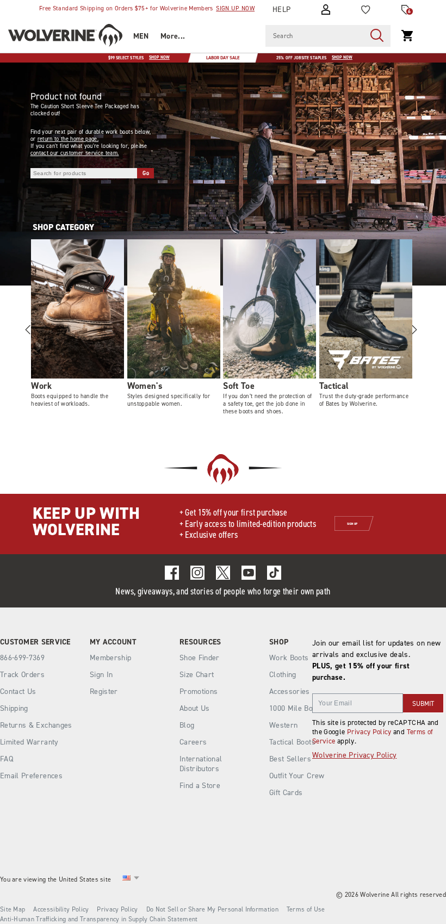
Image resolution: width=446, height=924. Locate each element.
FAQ (6, 759)
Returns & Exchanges (36, 725)
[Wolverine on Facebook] (172, 573)
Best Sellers (290, 759)
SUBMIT (423, 703)
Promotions (198, 691)
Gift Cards (286, 792)
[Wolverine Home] (65, 37)
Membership (111, 658)
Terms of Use (306, 909)
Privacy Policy (369, 731)
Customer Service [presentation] (35, 642)
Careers (193, 742)
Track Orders (22, 674)
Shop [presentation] (278, 642)
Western (283, 725)
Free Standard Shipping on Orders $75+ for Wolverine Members (147, 8)
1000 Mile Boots (296, 708)
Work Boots (289, 658)
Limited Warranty (29, 742)
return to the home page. (68, 138)
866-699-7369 (22, 658)
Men (140, 36)
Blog (186, 725)
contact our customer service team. (74, 153)
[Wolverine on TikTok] (274, 573)
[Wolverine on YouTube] (248, 573)
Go (146, 173)
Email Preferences (31, 776)
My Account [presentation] (113, 642)
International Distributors (200, 764)
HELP (281, 9)
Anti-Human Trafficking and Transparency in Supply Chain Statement (99, 919)
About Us (194, 708)
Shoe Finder (199, 658)
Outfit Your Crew (297, 776)
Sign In (101, 674)
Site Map (12, 909)
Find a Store (199, 785)
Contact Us (18, 691)
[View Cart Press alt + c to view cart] (407, 36)
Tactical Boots (292, 742)
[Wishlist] (365, 9)
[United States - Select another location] (127, 879)
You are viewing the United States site (55, 879)
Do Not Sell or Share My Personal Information (212, 909)
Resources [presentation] (200, 642)
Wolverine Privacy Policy (354, 755)
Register (104, 691)
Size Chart (196, 674)
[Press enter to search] (377, 36)
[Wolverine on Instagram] (197, 573)
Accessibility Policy (61, 909)
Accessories (289, 691)
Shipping (14, 708)
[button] (414, 330)
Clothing (282, 674)
